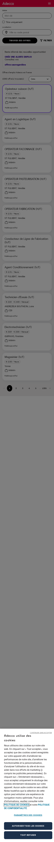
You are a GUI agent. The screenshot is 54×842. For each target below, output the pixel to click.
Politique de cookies (16, 804)
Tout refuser (28, 835)
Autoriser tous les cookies (28, 826)
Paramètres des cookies (28, 815)
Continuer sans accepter (41, 733)
